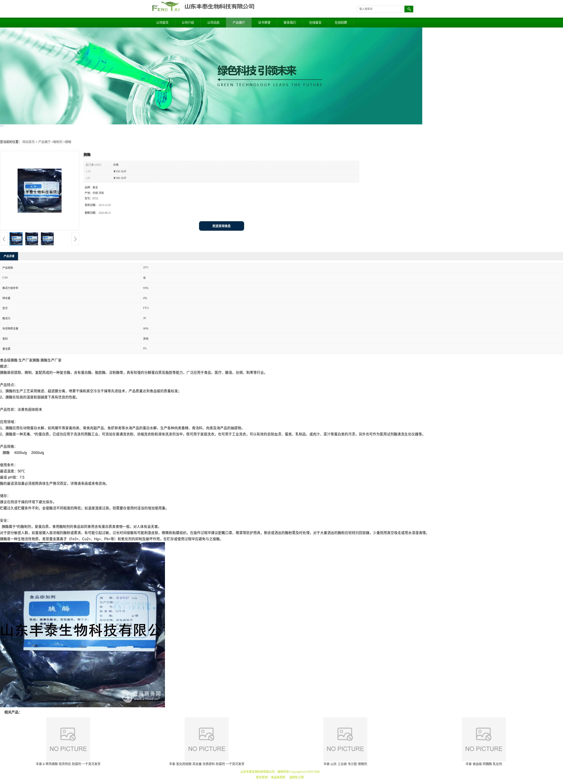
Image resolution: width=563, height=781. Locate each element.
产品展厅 (239, 22)
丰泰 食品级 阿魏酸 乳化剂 (484, 764)
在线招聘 (341, 22)
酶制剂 (57, 142)
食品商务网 (278, 777)
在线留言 (315, 22)
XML (317, 771)
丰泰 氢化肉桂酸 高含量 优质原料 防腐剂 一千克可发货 (206, 764)
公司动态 (213, 22)
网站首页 (28, 142)
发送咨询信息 (221, 226)
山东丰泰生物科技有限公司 (257, 771)
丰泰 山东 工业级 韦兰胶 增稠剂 (345, 764)
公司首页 (162, 22)
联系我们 (290, 22)
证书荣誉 (264, 22)
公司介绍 (188, 22)
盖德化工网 (296, 777)
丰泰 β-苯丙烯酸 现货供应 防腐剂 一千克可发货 (68, 764)
